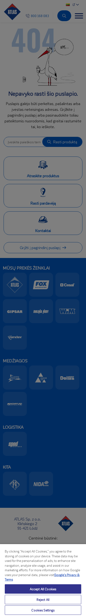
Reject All (43, 599)
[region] (43, 580)
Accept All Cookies (43, 589)
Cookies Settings (42, 610)
